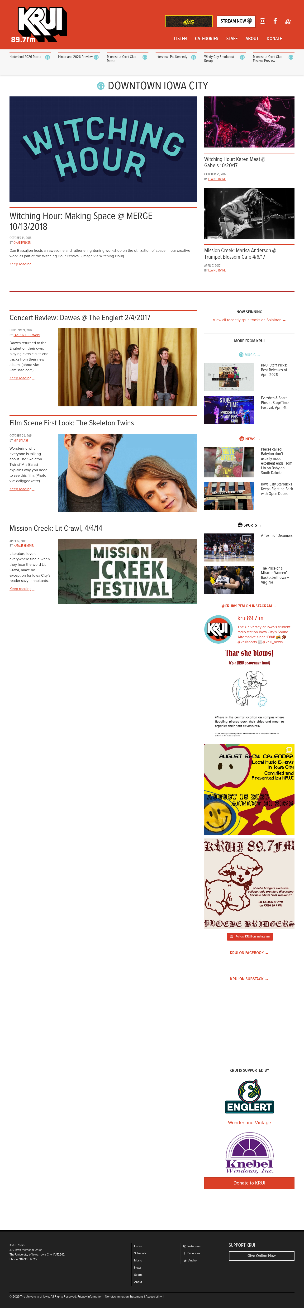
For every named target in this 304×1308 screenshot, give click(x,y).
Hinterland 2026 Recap (25, 56)
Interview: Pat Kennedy (171, 56)
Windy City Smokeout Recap (219, 59)
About (252, 39)
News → (253, 439)
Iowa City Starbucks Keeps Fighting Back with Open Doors (277, 489)
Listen (180, 39)
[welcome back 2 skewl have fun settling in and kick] (249, 789)
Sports (138, 1275)
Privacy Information (89, 1296)
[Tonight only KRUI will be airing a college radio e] (249, 883)
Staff (232, 39)
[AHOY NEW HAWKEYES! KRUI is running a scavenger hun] (249, 695)
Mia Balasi (21, 440)
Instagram (193, 1246)
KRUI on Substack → (249, 979)
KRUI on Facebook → (249, 953)
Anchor (193, 1260)
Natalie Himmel (24, 546)
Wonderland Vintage (249, 1123)
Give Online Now (261, 1255)
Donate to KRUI (249, 1183)
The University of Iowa (34, 1296)
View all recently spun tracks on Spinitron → (249, 320)
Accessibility (154, 1296)
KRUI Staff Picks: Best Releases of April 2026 (274, 370)
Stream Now (234, 21)
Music (138, 1260)
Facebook (193, 1253)
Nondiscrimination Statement (124, 1296)
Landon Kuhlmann (27, 335)
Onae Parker (22, 243)
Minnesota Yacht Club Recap (121, 59)
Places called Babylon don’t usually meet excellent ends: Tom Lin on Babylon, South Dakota (276, 461)
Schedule (140, 1253)
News (138, 1268)
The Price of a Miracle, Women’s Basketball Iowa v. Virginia (275, 575)
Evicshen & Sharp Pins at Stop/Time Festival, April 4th (275, 402)
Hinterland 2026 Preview (75, 56)
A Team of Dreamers (277, 535)
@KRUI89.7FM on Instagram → (249, 606)
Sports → (253, 525)
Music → (253, 355)
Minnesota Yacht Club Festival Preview (267, 59)
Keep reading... (22, 264)
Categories (206, 39)
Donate (274, 39)
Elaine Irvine (217, 179)
